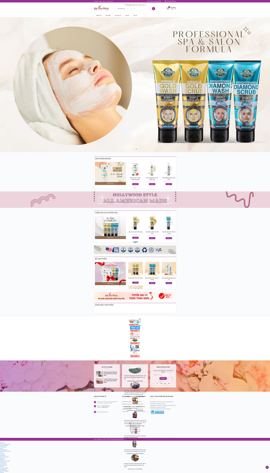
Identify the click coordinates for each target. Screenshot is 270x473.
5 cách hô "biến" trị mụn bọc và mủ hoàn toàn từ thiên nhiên (111, 380)
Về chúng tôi (139, 401)
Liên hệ (135, 184)
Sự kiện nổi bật (3, 469)
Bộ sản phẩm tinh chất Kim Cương (152, 278)
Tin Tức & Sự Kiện (106, 367)
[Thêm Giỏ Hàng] (118, 198)
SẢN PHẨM (108, 15)
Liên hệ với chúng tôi (140, 411)
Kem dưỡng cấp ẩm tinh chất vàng (152, 178)
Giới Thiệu (96, 1)
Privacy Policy (125, 411)
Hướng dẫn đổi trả (126, 406)
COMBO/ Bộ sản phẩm (5, 461)
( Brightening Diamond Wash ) (169, 235)
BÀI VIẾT (127, 15)
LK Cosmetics (3, 447)
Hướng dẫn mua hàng (126, 401)
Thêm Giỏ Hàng (118, 203)
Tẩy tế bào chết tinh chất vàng (152, 232)
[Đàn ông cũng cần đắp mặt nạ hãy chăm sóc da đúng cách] (99, 374)
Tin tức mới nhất (139, 409)
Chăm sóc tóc (3, 462)
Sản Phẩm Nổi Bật (103, 158)
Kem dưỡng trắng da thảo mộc (168, 178)
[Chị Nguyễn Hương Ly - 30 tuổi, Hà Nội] (135, 414)
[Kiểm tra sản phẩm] (135, 198)
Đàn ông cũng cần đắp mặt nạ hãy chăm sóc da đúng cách (110, 373)
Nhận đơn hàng (151, 203)
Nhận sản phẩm (167, 203)
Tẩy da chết (2, 458)
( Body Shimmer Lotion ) (152, 181)
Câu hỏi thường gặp (4, 471)
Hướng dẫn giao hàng (126, 409)
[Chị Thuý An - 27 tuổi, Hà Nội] (135, 457)
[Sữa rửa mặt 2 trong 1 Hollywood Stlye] (135, 169)
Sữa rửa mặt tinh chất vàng (135, 232)
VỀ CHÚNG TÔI (118, 15)
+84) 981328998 (157, 1)
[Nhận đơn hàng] (151, 198)
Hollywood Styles (4, 445)
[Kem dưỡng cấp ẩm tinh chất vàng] (152, 169)
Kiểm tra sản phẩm (135, 203)
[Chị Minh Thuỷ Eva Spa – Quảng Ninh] (135, 385)
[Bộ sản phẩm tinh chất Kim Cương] (152, 269)
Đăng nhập (169, 1)
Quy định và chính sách (5, 451)
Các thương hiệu (139, 404)
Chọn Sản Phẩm (102, 203)
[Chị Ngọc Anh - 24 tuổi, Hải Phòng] (135, 443)
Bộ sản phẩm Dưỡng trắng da (168, 278)
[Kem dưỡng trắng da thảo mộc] (169, 169)
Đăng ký (174, 1)
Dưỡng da (2, 459)
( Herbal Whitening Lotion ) (169, 181)
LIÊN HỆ (135, 15)
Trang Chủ (98, 15)
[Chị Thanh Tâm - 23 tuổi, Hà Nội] (135, 369)
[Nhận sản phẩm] (168, 198)
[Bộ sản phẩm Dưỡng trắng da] (169, 269)
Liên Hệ (104, 1)
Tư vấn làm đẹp (110, 1)
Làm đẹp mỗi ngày (4, 468)
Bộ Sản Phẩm (101, 259)
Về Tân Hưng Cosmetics (5, 444)
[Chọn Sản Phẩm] (102, 198)
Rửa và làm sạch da (4, 456)
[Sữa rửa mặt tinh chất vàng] (135, 223)
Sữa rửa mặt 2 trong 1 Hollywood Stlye (135, 178)
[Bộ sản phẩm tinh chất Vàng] (135, 269)
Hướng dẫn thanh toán (127, 404)
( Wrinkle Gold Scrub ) (152, 235)
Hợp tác (100, 1)
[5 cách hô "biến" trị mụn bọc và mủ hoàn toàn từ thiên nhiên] (99, 381)
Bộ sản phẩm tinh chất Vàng (135, 278)
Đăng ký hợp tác (139, 406)
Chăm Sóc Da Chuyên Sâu (106, 212)
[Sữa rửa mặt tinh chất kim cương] (169, 223)
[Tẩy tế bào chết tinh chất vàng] (152, 223)
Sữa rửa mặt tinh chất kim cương (168, 232)
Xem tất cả (110, 183)
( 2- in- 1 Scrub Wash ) (135, 181)
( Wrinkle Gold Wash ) (135, 234)
